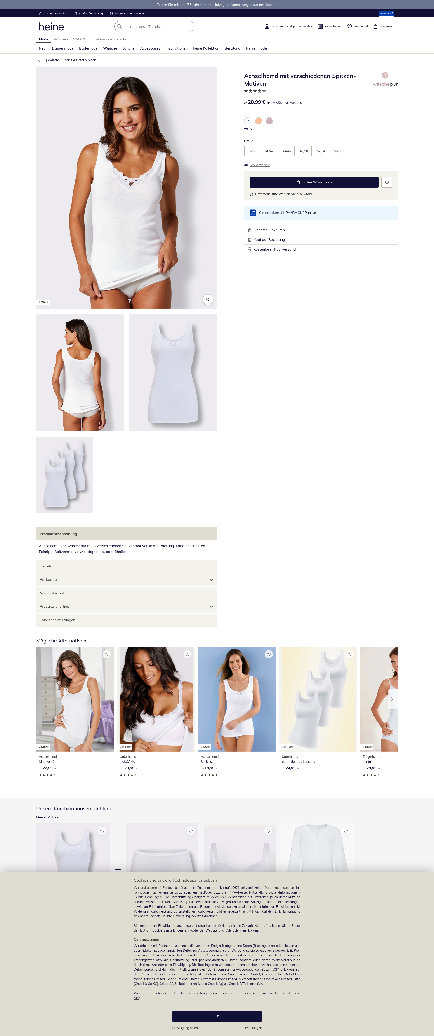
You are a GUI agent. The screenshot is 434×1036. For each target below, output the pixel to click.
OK (217, 1016)
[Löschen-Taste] (189, 26)
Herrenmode (256, 48)
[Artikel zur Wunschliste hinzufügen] (386, 182)
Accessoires (150, 48)
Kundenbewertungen (57, 620)
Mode (43, 39)
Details (46, 566)
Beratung (233, 48)
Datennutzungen (276, 888)
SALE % (79, 39)
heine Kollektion (206, 48)
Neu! (43, 48)
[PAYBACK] (386, 13)
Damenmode (63, 48)
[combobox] (164, 26)
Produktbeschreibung (58, 533)
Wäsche (110, 48)
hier (244, 911)
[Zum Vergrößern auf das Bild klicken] (208, 299)
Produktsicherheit (54, 606)
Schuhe (129, 48)
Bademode (88, 48)
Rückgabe (48, 579)
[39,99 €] (317, 871)
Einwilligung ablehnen (187, 1028)
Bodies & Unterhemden (79, 60)
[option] (247, 120)
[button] (38, 60)
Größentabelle (260, 165)
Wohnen (61, 39)
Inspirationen (177, 48)
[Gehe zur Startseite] (51, 26)
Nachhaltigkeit (52, 593)
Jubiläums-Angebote (109, 39)
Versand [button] (296, 103)
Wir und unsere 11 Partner (154, 888)
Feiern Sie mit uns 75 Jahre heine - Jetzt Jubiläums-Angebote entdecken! (217, 4)
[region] (217, 954)
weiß (248, 129)
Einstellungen (252, 1028)
